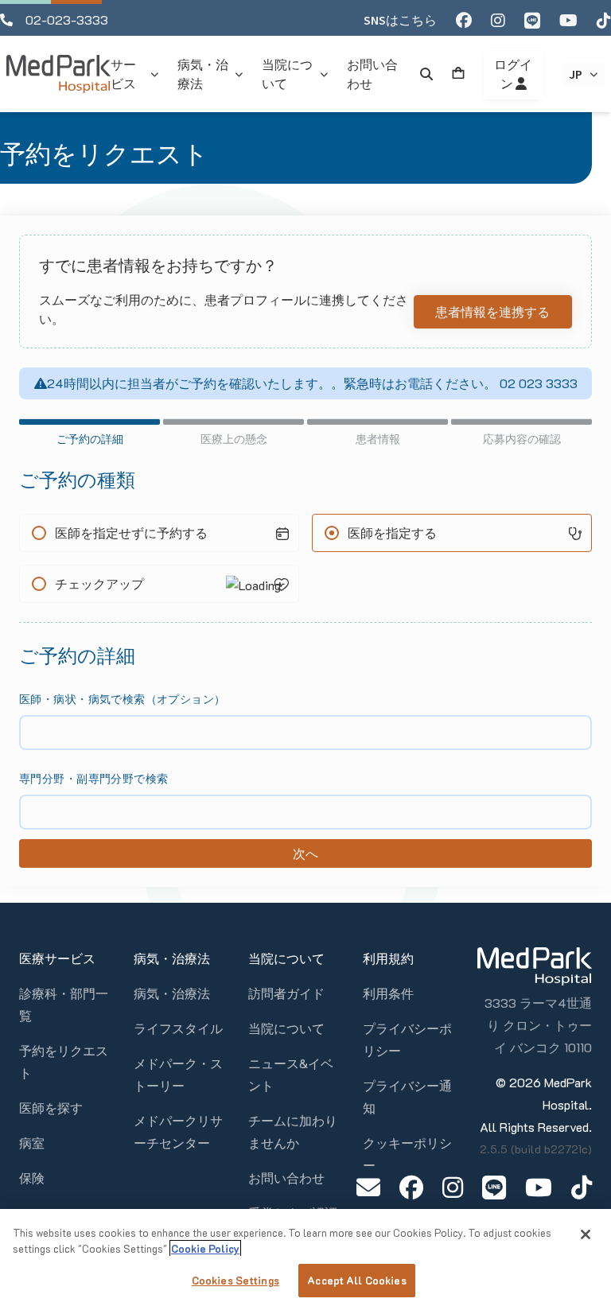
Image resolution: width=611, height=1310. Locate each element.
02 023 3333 (537, 383)
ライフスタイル (178, 1028)
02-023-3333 (66, 19)
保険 (32, 1177)
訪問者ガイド (286, 993)
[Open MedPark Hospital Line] (494, 1187)
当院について (286, 1028)
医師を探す (51, 1107)
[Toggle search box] (426, 74)
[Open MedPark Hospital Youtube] (538, 1187)
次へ (305, 853)
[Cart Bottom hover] (458, 74)
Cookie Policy (205, 1248)
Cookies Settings (235, 1280)
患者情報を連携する (492, 312)
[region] (305, 1259)
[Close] (585, 1234)
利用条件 (388, 993)
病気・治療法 (172, 993)
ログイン (513, 73)
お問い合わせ (286, 1177)
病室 (32, 1142)
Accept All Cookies (356, 1280)
